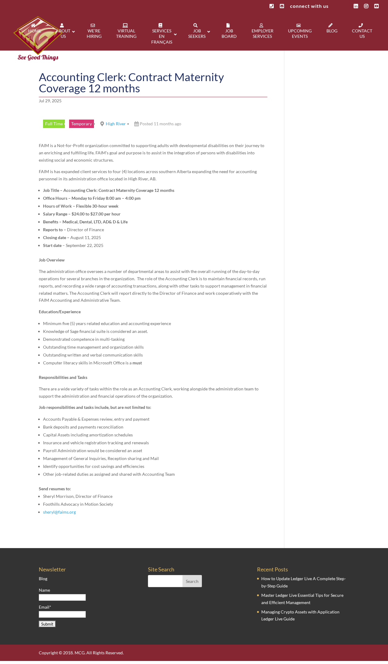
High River (116, 123)
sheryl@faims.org (59, 511)
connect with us (309, 6)
